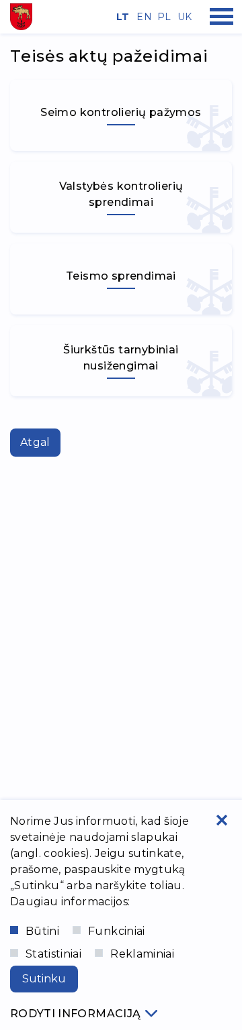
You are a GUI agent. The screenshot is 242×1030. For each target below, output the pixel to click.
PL (162, 17)
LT (121, 17)
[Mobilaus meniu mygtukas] (222, 17)
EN (141, 17)
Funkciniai (116, 931)
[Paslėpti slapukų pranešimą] (222, 820)
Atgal (35, 442)
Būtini (42, 931)
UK (182, 17)
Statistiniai (53, 954)
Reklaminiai (142, 954)
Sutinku (44, 978)
